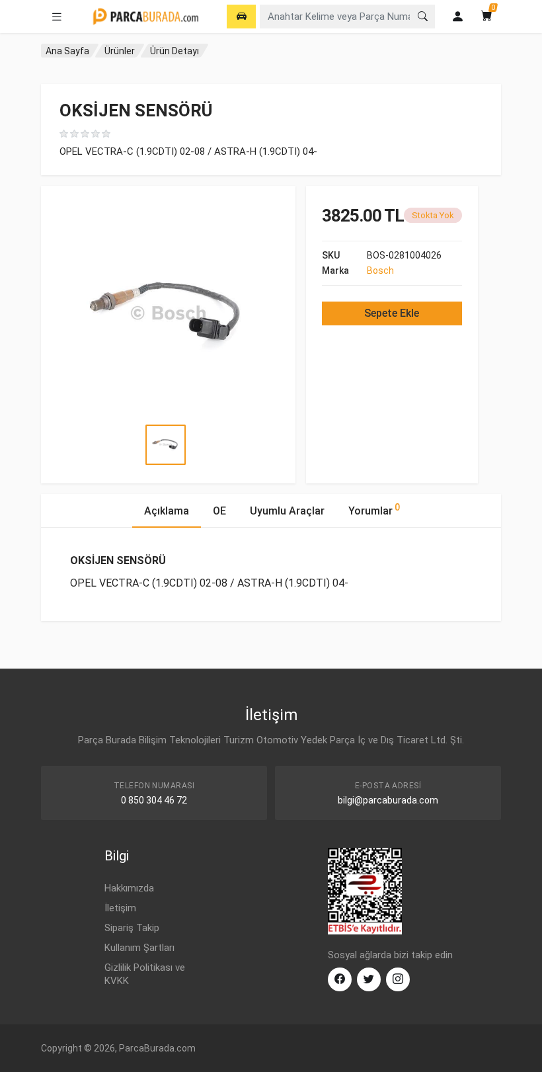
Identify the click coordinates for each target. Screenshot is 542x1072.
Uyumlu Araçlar (287, 511)
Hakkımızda (129, 888)
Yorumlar (374, 509)
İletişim (120, 908)
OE (219, 511)
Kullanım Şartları (139, 948)
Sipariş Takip (131, 928)
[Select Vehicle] (241, 16)
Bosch (380, 270)
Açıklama (166, 511)
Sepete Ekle (391, 313)
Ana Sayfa (67, 51)
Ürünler (119, 51)
